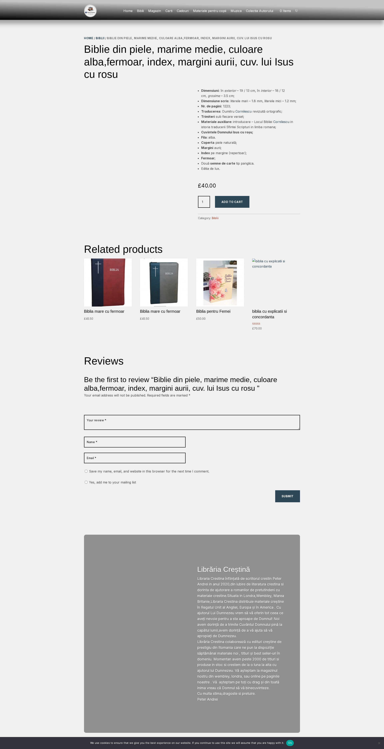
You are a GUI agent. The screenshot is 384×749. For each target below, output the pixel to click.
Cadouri (183, 11)
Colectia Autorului (259, 11)
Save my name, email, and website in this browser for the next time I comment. (149, 471)
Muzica (236, 11)
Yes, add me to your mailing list (112, 482)
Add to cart (232, 202)
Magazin (154, 11)
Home (128, 11)
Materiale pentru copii (209, 11)
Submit (288, 496)
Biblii (140, 11)
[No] (379, 743)
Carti (168, 11)
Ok (290, 742)
